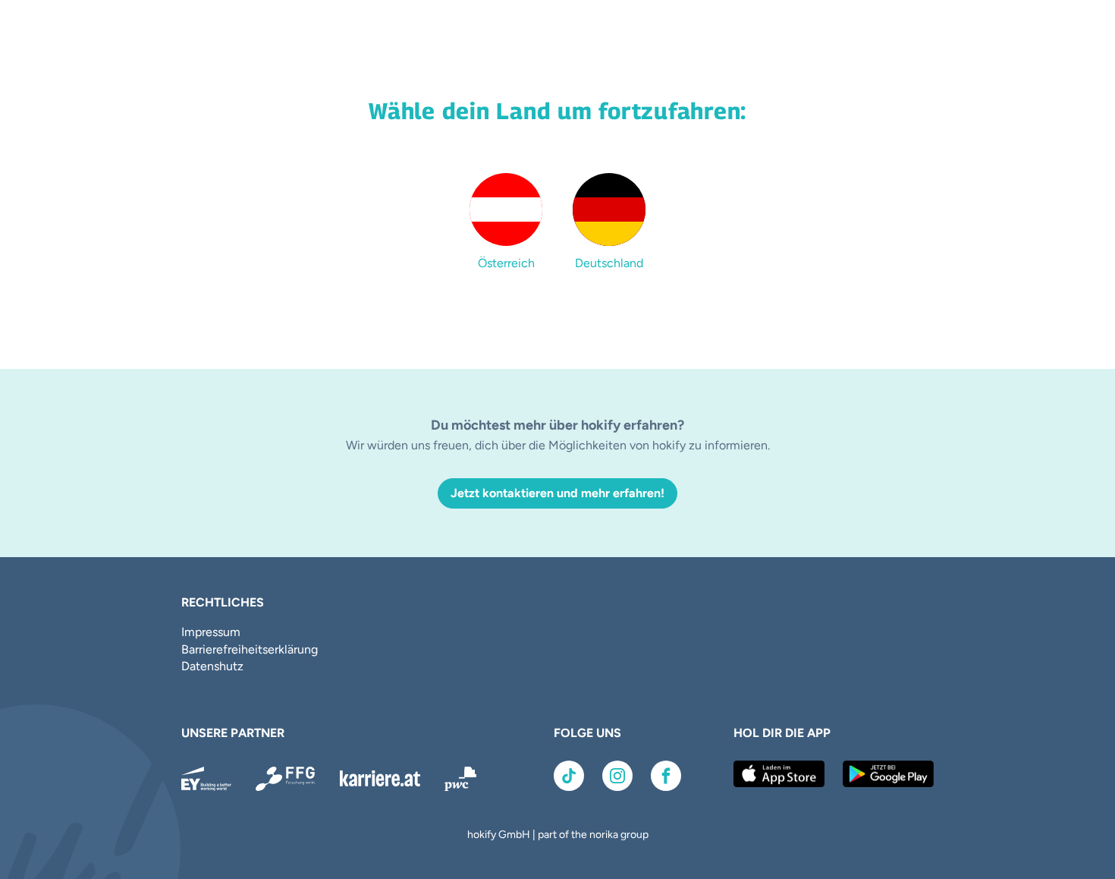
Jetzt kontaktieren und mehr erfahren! (557, 493)
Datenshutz (212, 666)
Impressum (210, 632)
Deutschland (609, 263)
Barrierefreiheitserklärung (249, 649)
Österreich (506, 263)
